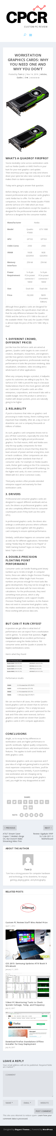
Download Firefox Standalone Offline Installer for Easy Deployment (25, 1042)
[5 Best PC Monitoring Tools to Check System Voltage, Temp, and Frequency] (28, 986)
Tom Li (21, 74)
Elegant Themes (22, 1129)
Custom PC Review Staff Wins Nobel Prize (27, 922)
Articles (43, 74)
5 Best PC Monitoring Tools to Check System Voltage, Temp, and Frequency (25, 1003)
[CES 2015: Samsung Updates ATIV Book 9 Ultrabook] (28, 945)
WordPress (48, 1129)
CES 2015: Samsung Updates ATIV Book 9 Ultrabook (26, 964)
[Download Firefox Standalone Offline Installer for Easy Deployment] (28, 1025)
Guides (20, 77)
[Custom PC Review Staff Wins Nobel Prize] (28, 908)
